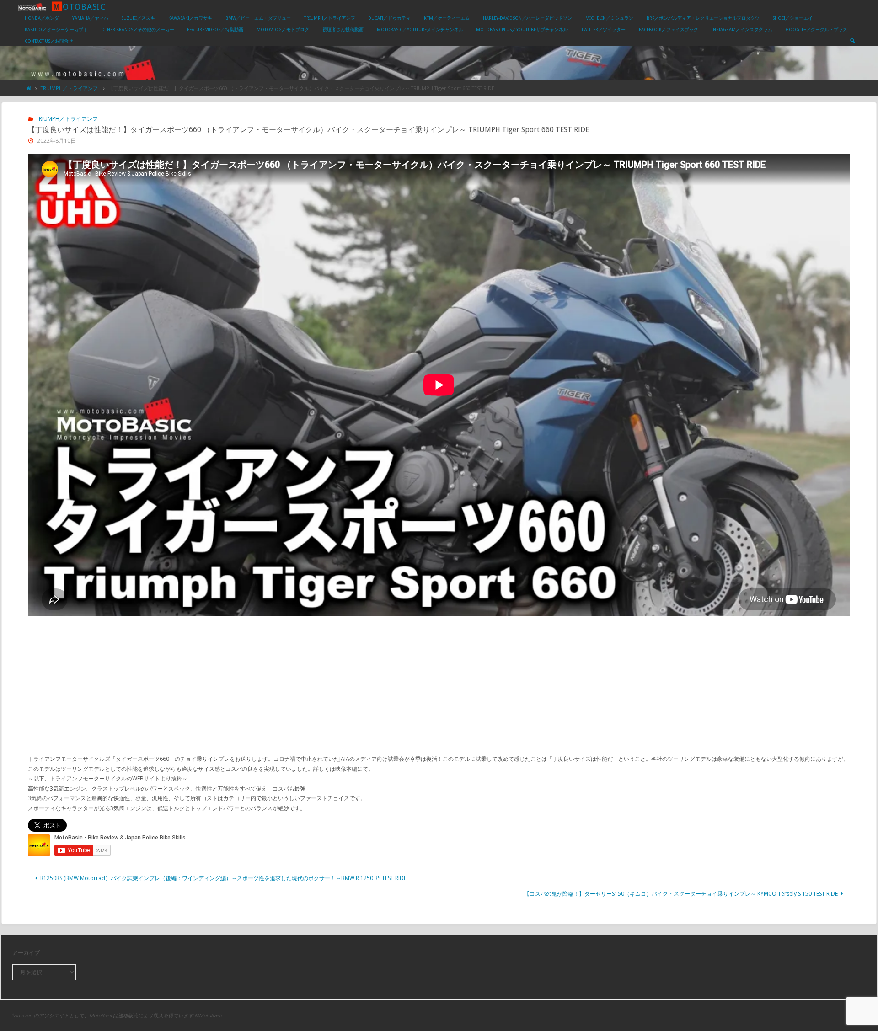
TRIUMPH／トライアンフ (69, 88)
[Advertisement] (439, 685)
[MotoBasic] (32, 6)
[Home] (29, 88)
